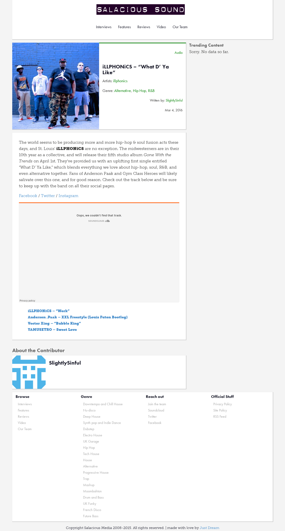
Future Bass (90, 516)
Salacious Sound (141, 9)
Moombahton (92, 491)
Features (124, 26)
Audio (179, 52)
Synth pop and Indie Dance (102, 422)
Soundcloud (156, 410)
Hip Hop (139, 90)
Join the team (157, 404)
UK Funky (89, 503)
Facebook (28, 195)
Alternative (122, 90)
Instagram (68, 195)
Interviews (103, 26)
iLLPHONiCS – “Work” (48, 311)
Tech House (91, 453)
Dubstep (88, 429)
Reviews (143, 26)
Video (161, 26)
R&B (151, 90)
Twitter (48, 195)
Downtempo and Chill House (103, 404)
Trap (86, 478)
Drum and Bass (93, 497)
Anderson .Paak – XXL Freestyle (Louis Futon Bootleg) (78, 317)
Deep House (91, 416)
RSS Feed (219, 416)
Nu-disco (89, 410)
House (87, 460)
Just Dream (209, 528)
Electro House (92, 435)
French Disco (92, 509)
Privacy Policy (222, 404)
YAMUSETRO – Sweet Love (52, 329)
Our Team (180, 26)
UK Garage (91, 441)
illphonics (120, 80)
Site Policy (220, 410)
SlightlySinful (174, 100)
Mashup (88, 485)
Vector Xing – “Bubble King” (54, 323)
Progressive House (96, 472)
